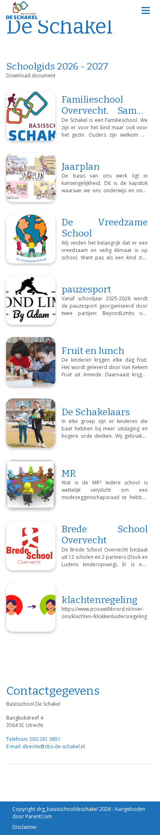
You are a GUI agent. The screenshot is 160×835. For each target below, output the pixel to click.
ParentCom (38, 816)
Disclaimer (24, 827)
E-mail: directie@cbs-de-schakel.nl (45, 746)
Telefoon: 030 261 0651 (33, 739)
